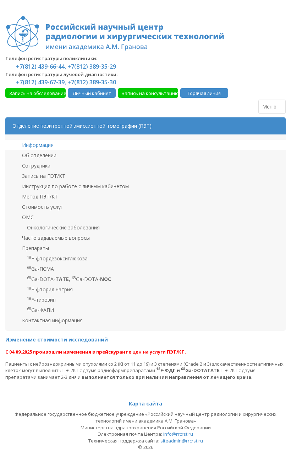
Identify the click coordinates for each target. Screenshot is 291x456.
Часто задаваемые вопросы (55, 237)
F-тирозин (41, 299)
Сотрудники (35, 165)
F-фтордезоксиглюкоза (57, 258)
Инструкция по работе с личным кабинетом (75, 186)
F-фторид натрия (50, 289)
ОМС (27, 217)
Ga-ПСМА (40, 268)
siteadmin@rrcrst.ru (181, 441)
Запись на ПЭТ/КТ (43, 176)
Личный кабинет (92, 93)
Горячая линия (204, 93)
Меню (270, 106)
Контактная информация (52, 320)
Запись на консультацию (150, 93)
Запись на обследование (37, 93)
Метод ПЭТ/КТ (39, 196)
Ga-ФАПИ (40, 309)
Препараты (35, 248)
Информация (37, 145)
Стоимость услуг (42, 206)
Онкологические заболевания (63, 227)
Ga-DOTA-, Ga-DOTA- (69, 278)
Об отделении (38, 155)
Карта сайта (145, 403)
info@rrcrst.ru (178, 434)
